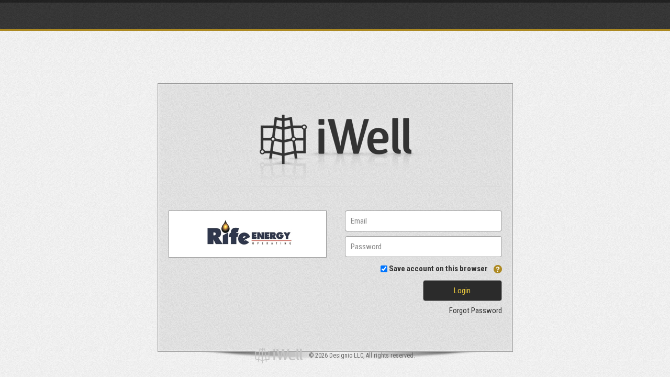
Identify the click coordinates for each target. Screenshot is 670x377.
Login (462, 290)
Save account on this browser (438, 268)
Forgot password (475, 310)
